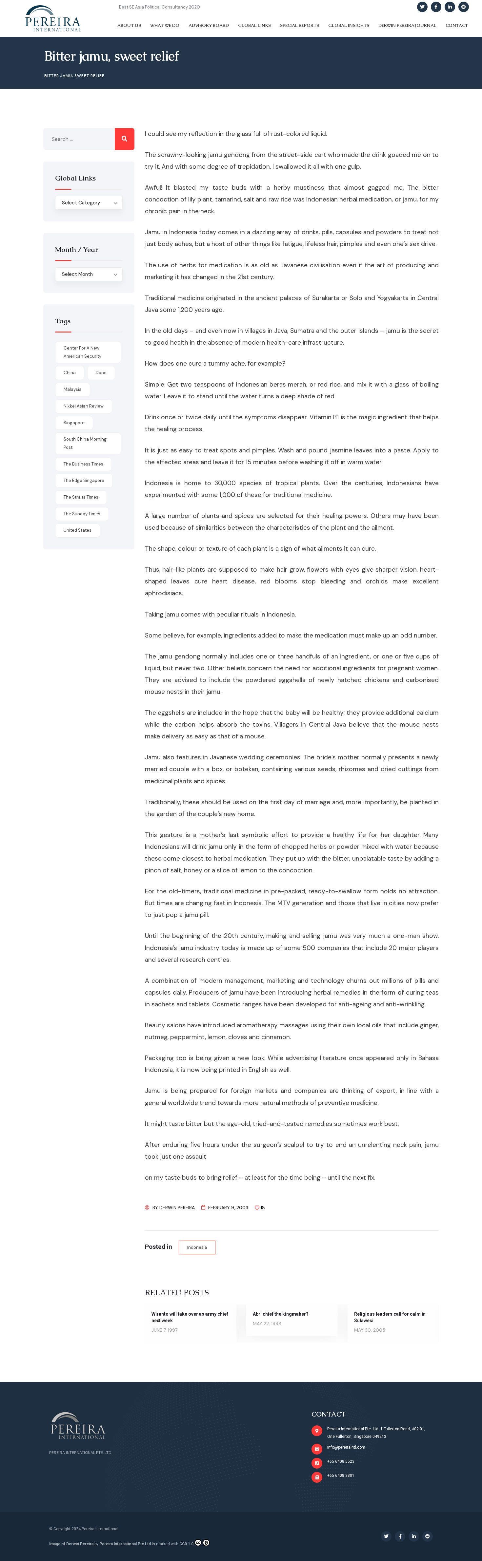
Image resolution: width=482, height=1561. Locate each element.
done (101, 372)
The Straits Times (81, 497)
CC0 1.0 (186, 1544)
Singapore (74, 423)
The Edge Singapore (84, 480)
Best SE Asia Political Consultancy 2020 (159, 7)
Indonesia (197, 1247)
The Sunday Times (82, 514)
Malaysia (73, 389)
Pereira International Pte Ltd (125, 1544)
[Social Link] (422, 7)
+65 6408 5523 (340, 1461)
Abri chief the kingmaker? (281, 1314)
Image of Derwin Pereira (71, 1544)
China (70, 372)
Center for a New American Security (82, 352)
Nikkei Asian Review (84, 406)
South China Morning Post (85, 443)
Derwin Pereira (177, 1207)
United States (77, 530)
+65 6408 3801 (340, 1475)
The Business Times (83, 464)
